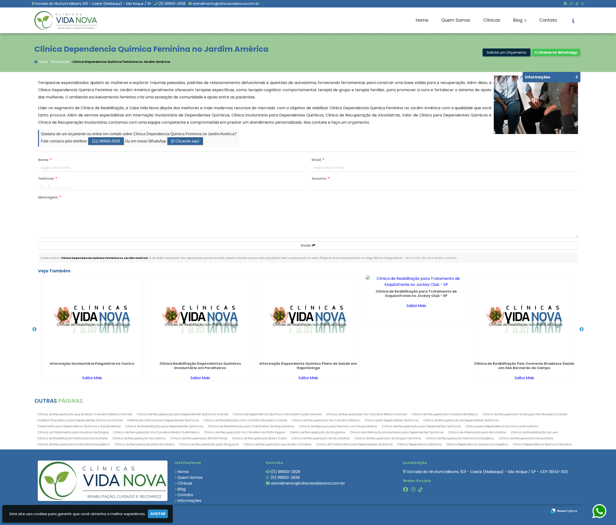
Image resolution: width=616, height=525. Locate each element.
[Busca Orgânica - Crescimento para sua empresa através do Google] (564, 510)
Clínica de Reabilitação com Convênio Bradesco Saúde (245, 420)
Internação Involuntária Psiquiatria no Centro (92, 363)
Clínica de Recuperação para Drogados (209, 444)
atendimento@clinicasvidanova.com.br (226, 3)
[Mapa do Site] (496, 511)
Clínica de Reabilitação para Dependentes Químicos (164, 426)
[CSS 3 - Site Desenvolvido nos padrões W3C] (525, 511)
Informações (189, 500)
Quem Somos (455, 20)
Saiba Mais (92, 378)
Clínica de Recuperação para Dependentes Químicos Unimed (182, 414)
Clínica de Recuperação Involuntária (525, 438)
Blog (518, 20)
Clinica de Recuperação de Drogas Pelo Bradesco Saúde (524, 414)
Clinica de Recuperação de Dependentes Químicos (461, 420)
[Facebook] (565, 3)
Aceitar (157, 513)
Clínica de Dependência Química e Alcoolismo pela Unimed (277, 414)
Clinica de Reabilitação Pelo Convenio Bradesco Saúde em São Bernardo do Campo (524, 365)
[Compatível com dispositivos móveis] (541, 511)
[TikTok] (577, 3)
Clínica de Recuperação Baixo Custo (259, 438)
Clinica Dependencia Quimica (419, 444)
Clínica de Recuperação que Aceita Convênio (277, 444)
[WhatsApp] (582, 3)
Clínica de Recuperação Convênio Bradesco (444, 414)
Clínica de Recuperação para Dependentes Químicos (421, 426)
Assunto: (321, 178)
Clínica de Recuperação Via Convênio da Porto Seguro (244, 432)
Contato (548, 20)
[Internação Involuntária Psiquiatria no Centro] (92, 317)
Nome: (45, 159)
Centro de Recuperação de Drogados (317, 432)
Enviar (306, 245)
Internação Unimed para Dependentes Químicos (163, 420)
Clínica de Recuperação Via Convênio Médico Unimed (366, 414)
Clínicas (491, 20)
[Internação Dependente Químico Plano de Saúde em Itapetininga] (308, 317)
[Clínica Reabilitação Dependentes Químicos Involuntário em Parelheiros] (200, 317)
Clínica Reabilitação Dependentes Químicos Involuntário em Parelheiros (200, 365)
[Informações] (573, 20)
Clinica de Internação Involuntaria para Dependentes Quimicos (396, 432)
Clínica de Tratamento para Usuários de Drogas (73, 432)
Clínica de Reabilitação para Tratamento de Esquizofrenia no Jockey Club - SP (416, 293)
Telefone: (47, 178)
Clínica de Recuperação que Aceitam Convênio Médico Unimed (84, 414)
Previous (34, 329)
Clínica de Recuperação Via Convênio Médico (326, 420)
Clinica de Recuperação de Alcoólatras (320, 438)
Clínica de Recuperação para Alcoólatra (144, 444)
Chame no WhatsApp (557, 52)
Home (422, 20)
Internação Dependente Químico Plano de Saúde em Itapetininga (308, 365)
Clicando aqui (186, 141)
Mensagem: (49, 197)
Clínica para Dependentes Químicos (391, 420)
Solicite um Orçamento (506, 52)
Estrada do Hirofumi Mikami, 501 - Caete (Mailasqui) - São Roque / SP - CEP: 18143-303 (487, 471)
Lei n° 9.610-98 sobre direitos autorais (431, 258)
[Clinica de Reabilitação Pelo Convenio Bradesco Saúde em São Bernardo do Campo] (524, 317)
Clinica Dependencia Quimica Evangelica (477, 444)
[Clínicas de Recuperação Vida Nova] (102, 481)
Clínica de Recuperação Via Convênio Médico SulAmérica (156, 432)
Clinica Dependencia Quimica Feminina (542, 444)
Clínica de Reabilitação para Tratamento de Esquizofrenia (251, 426)
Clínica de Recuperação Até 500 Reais (198, 438)
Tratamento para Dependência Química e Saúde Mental (79, 426)
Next (581, 329)
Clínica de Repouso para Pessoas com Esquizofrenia (338, 426)
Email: (318, 159)
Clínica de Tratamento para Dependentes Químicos (354, 444)
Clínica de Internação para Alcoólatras (477, 432)
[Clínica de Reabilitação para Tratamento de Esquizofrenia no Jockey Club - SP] (416, 281)
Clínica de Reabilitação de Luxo (534, 432)
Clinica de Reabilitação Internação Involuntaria (72, 438)
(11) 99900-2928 (172, 3)
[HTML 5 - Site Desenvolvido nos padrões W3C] (508, 511)
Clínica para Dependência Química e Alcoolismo (502, 426)
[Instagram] (571, 3)
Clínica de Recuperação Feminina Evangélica (460, 438)
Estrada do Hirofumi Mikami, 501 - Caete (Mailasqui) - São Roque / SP (93, 3)
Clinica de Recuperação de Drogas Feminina (387, 438)
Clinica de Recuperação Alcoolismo (139, 438)
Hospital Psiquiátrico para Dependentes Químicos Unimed (80, 420)
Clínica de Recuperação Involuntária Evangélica (73, 444)
